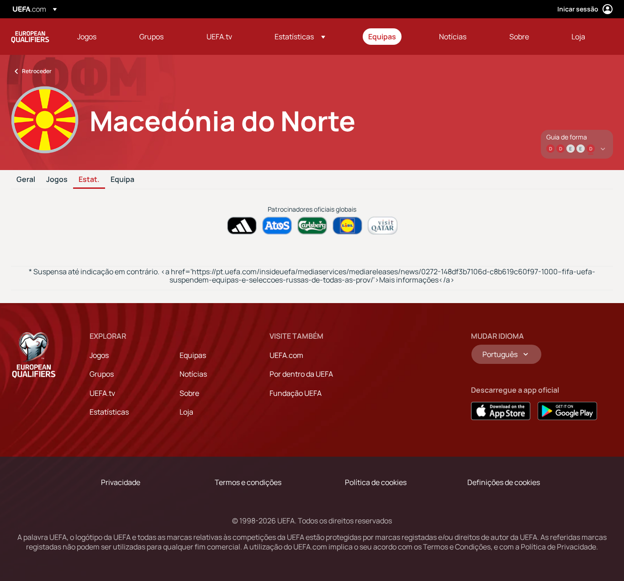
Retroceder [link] (37, 71)
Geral (25, 180)
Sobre (189, 393)
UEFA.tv (102, 393)
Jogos (57, 180)
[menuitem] (96, 36)
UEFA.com (286, 355)
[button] (300, 36)
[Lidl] (347, 226)
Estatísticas (109, 412)
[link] (86, 36)
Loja (186, 412)
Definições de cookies (503, 482)
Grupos (102, 374)
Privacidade (120, 482)
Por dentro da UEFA (301, 374)
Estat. (89, 180)
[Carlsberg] (312, 226)
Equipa (122, 180)
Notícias (193, 374)
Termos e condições (248, 482)
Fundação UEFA (296, 393)
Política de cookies (376, 482)
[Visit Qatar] (382, 226)
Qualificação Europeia (30, 36)
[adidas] (242, 226)
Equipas (193, 355)
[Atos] (277, 226)
